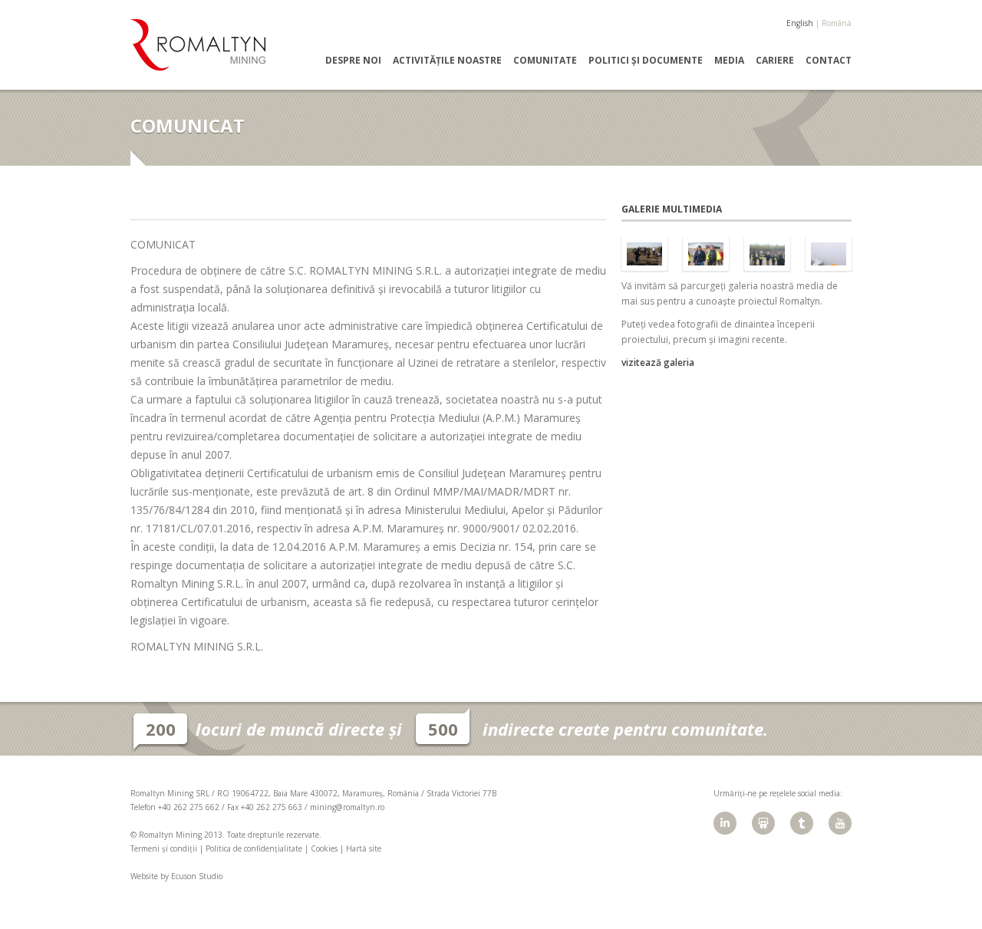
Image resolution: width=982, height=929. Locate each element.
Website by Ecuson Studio (176, 876)
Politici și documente (645, 60)
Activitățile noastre (447, 60)
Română (837, 23)
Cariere (775, 60)
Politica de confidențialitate (254, 848)
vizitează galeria (657, 362)
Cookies (324, 848)
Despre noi (353, 60)
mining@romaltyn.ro (347, 807)
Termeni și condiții (163, 848)
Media (729, 60)
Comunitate (545, 60)
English (799, 23)
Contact (829, 60)
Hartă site (363, 848)
